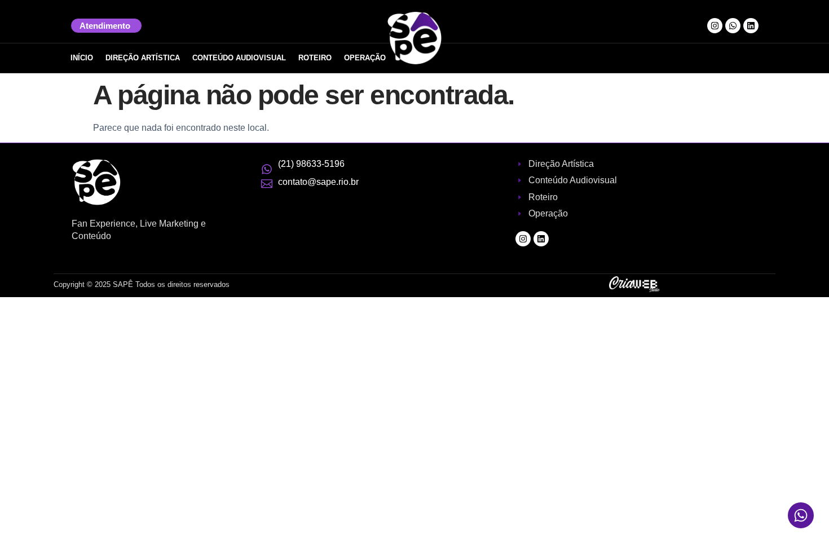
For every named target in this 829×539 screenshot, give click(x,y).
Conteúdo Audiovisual (239, 58)
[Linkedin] (751, 25)
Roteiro (315, 58)
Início (81, 58)
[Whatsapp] (732, 25)
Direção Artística (142, 58)
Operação (365, 58)
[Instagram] (714, 25)
